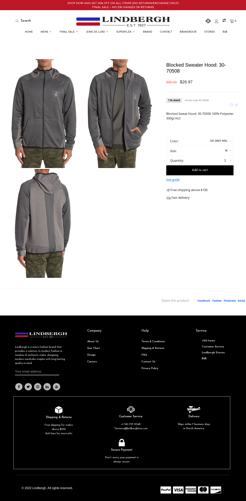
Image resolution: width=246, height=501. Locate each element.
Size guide (173, 179)
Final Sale (67, 32)
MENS (44, 32)
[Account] (217, 21)
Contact (166, 32)
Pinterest (230, 300)
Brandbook (188, 32)
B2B (225, 32)
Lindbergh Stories (213, 352)
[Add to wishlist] (232, 105)
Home (29, 32)
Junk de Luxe (95, 32)
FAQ (144, 355)
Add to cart (200, 170)
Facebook (203, 300)
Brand (147, 32)
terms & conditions (153, 341)
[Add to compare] (236, 105)
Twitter (217, 300)
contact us (148, 361)
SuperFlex (123, 32)
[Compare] (224, 21)
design (91, 355)
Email (241, 300)
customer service (213, 346)
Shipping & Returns (152, 348)
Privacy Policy (149, 368)
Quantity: (177, 160)
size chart (93, 348)
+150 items (208, 340)
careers (92, 361)
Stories (209, 32)
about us (93, 341)
